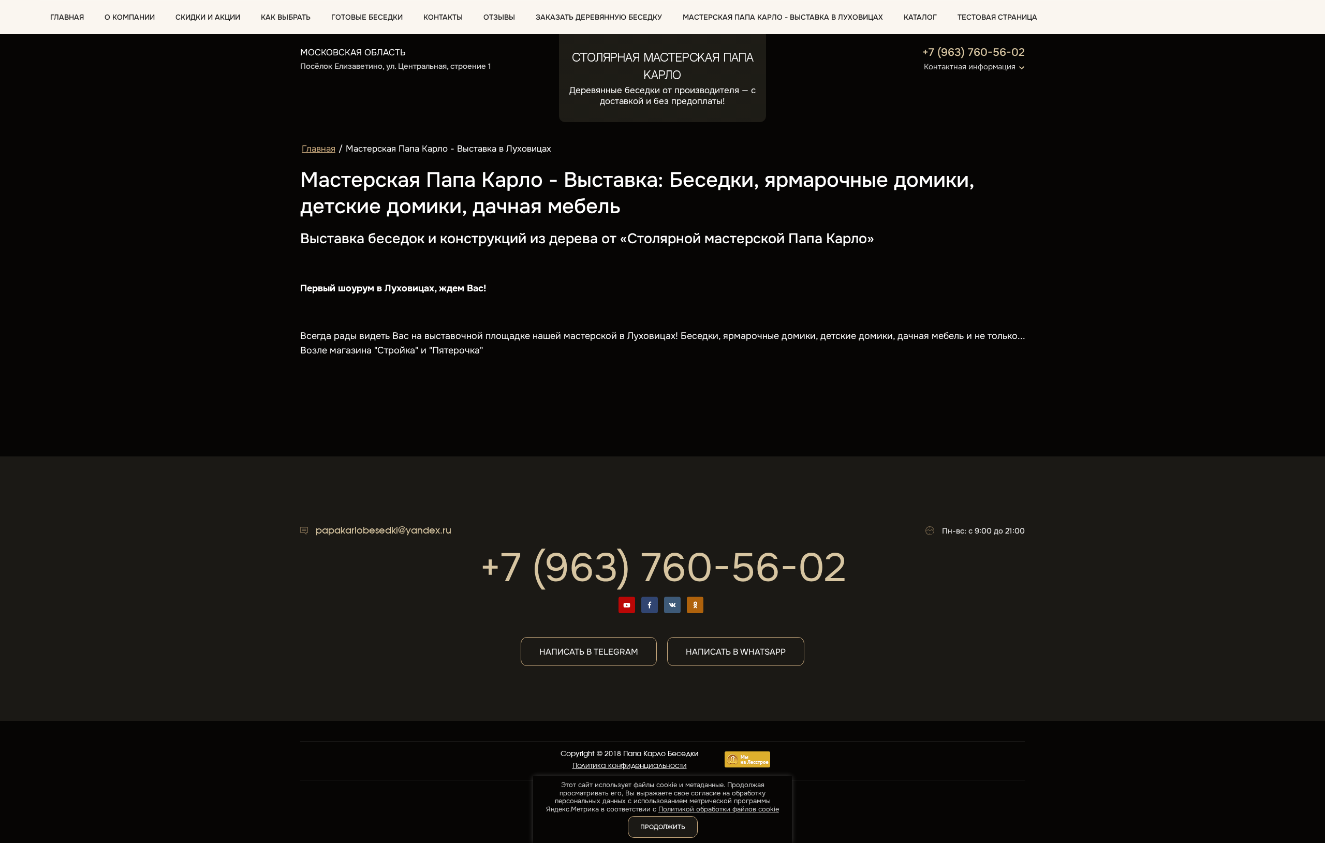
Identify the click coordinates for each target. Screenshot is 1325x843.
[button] (662, 67)
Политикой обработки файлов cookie (718, 809)
